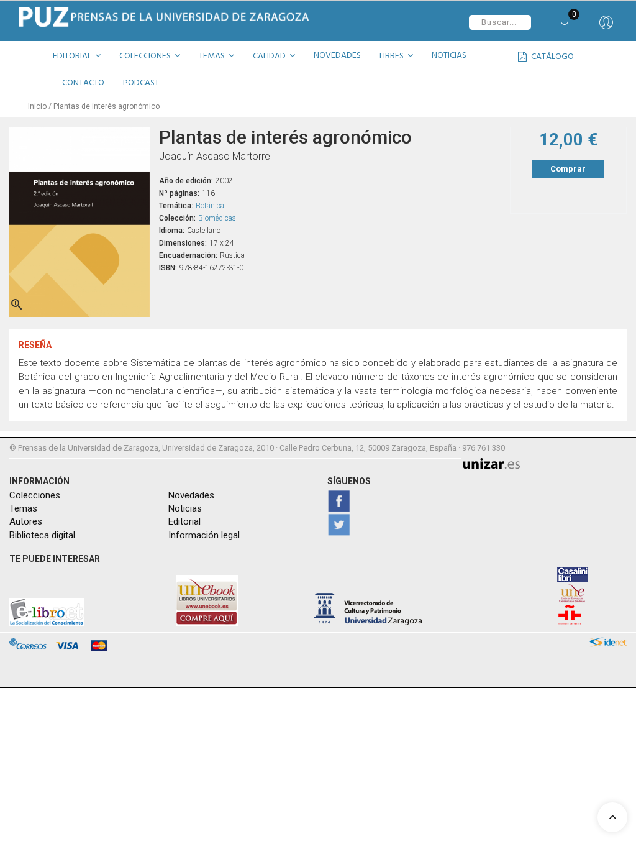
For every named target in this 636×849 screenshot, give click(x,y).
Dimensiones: (183, 243)
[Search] (605, 26)
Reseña (35, 345)
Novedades (191, 495)
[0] (564, 26)
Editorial (184, 521)
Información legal (204, 535)
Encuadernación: (188, 255)
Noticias (185, 508)
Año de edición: (186, 181)
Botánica (210, 205)
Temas (23, 508)
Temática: (176, 205)
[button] (81, 57)
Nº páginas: (179, 193)
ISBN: (168, 268)
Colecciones (34, 495)
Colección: (177, 218)
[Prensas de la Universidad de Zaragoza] (164, 17)
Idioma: (171, 230)
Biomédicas (217, 218)
